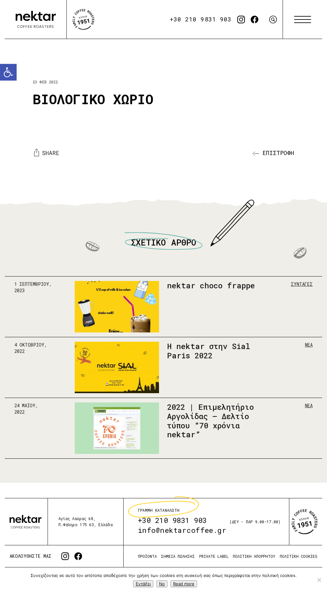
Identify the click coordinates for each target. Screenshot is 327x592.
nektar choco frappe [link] (211, 285)
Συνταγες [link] (302, 284)
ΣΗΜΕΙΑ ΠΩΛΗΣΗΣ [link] (178, 556)
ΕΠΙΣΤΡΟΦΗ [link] (276, 153)
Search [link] (273, 19)
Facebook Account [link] (254, 19)
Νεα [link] (309, 345)
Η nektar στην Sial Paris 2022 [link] (208, 351)
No (162, 583)
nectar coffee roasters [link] (36, 19)
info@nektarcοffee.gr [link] (182, 530)
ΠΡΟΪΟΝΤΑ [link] (147, 556)
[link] (8, 72)
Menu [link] (302, 19)
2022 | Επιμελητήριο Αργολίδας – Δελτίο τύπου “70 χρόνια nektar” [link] (210, 421)
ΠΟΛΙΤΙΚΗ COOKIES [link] (298, 556)
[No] (319, 580)
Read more (183, 583)
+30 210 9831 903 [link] (201, 19)
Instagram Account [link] (241, 19)
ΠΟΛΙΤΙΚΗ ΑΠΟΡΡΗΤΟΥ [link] (254, 556)
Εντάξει (143, 583)
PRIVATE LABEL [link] (214, 556)
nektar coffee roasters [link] (26, 521)
